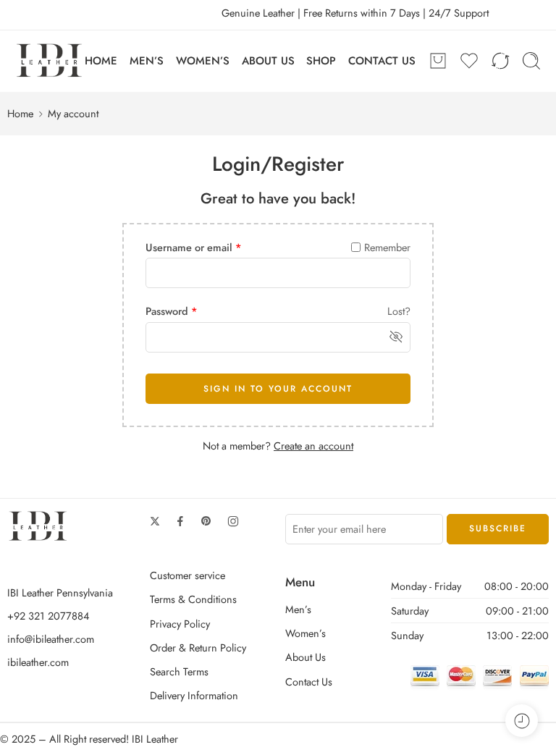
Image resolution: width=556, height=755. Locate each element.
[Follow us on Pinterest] (206, 521)
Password (172, 311)
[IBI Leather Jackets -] (49, 61)
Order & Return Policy (198, 647)
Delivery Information (194, 695)
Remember (387, 247)
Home (20, 113)
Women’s (305, 633)
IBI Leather (155, 738)
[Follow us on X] (155, 521)
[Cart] (438, 61)
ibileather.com (38, 662)
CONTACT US (382, 61)
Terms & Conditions (193, 599)
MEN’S (147, 61)
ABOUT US (268, 61)
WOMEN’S (202, 61)
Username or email (194, 247)
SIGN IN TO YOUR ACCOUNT (278, 388)
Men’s (298, 609)
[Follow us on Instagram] (233, 521)
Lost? (398, 311)
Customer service (187, 575)
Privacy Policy (180, 623)
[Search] (531, 61)
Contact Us (308, 681)
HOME (101, 61)
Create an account (313, 445)
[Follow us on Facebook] (180, 521)
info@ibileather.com (50, 638)
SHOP (321, 61)
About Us (305, 657)
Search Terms (179, 671)
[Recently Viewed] (521, 720)
